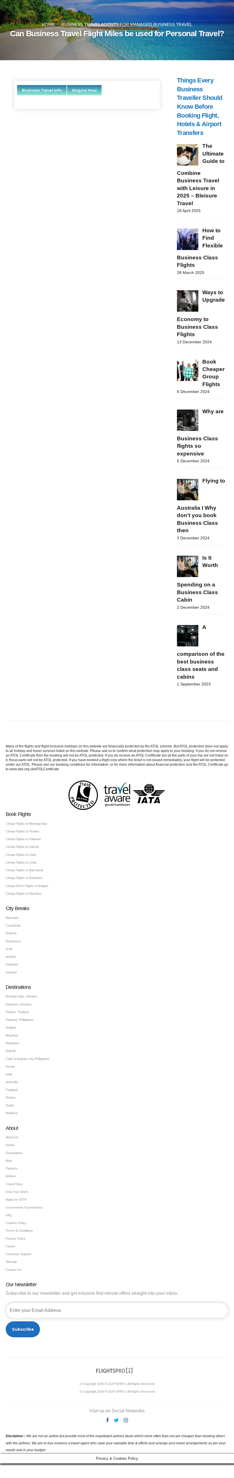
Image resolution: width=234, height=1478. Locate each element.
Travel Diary (14, 1184)
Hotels (10, 1145)
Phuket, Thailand (17, 1012)
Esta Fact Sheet (17, 1191)
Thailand (11, 1090)
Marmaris (12, 918)
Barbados (12, 1043)
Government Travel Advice (24, 1207)
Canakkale (13, 925)
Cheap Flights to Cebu (21, 862)
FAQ (9, 1215)
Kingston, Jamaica (18, 1004)
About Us (12, 1137)
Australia (12, 1082)
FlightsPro (100, 192)
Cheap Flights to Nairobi (22, 846)
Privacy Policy (15, 1238)
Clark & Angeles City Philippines (27, 1058)
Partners (12, 1168)
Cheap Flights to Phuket (22, 831)
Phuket (10, 1097)
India (9, 1074)
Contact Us (13, 1269)
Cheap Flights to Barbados (24, 878)
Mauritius (12, 1035)
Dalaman (12, 964)
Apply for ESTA (16, 1199)
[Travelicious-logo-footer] (114, 1370)
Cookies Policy (16, 1223)
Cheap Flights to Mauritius (24, 893)
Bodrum (11, 933)
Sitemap (11, 1261)
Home (48, 24)
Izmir (9, 949)
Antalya (11, 956)
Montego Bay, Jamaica (21, 996)
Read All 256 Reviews (87, 353)
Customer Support (18, 1254)
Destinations (14, 1153)
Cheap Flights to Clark (21, 854)
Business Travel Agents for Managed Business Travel (126, 24)
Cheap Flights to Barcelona (24, 870)
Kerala (10, 1066)
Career (10, 1246)
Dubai (10, 1105)
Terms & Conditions (19, 1230)
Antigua (11, 1027)
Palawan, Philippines (20, 1019)
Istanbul (11, 972)
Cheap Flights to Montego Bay (26, 823)
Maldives (12, 1113)
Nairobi (10, 1050)
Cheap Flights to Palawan (23, 839)
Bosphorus (13, 941)
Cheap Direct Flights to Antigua (27, 886)
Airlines (11, 1176)
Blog (9, 1160)
